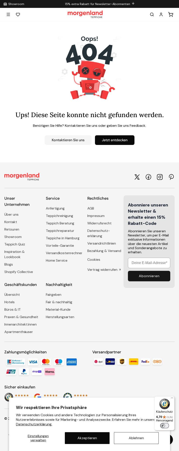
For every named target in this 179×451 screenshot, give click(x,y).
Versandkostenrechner (64, 253)
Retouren (11, 229)
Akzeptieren (87, 438)
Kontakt (10, 222)
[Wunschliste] (18, 14)
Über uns (11, 214)
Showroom (13, 236)
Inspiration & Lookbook (14, 254)
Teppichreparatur (60, 230)
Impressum (96, 215)
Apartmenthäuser (18, 331)
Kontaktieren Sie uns (68, 140)
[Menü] (172, 399)
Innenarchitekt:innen (20, 324)
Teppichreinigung (59, 215)
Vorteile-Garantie (60, 245)
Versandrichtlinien (101, 243)
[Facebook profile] (148, 176)
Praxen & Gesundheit (21, 317)
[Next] (173, 4)
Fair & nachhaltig (59, 302)
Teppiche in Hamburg (62, 238)
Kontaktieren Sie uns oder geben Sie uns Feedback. (105, 125)
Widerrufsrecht (99, 223)
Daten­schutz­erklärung (98, 233)
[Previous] (26, 4)
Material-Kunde (58, 309)
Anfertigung (55, 208)
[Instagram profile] (159, 177)
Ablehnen (136, 438)
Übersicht (12, 294)
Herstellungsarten (60, 317)
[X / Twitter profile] (137, 177)
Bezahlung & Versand (104, 250)
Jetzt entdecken (114, 140)
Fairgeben (53, 294)
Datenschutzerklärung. (34, 424)
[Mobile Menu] (8, 14)
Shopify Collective (18, 272)
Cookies (93, 259)
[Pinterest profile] (171, 177)
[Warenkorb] (171, 14)
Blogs (8, 264)
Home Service (56, 260)
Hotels (9, 302)
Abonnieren (149, 276)
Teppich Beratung (60, 223)
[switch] (164, 425)
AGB (90, 208)
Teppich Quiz (14, 244)
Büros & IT (12, 309)
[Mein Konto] (161, 14)
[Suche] (151, 14)
